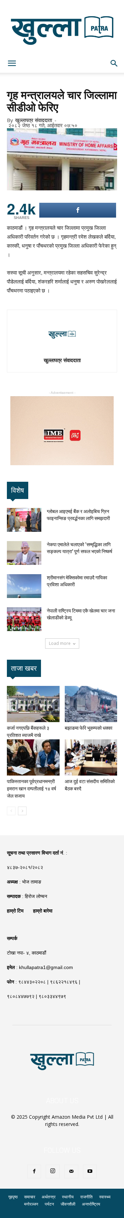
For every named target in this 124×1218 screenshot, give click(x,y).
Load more (60, 643)
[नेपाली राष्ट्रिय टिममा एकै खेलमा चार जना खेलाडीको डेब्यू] (24, 619)
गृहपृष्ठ (13, 1197)
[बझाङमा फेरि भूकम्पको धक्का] (91, 704)
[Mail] (71, 1171)
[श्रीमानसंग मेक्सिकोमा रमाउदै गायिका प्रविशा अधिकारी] (24, 586)
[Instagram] (53, 1171)
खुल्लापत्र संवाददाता (33, 120)
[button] (114, 63)
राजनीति (86, 1197)
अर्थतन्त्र (48, 1197)
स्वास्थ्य (105, 1197)
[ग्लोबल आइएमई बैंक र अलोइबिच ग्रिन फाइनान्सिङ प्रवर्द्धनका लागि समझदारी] (24, 520)
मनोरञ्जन (31, 1204)
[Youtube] (90, 1171)
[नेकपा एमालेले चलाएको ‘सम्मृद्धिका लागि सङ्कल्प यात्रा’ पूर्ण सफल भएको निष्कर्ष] (24, 553)
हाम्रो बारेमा (42, 911)
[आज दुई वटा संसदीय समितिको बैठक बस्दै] (91, 757)
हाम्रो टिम (15, 911)
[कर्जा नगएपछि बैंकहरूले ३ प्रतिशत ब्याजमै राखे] (33, 704)
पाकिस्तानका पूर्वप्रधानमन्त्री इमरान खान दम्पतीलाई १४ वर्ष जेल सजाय (31, 789)
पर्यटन (49, 1204)
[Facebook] (34, 1171)
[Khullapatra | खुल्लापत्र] (62, 27)
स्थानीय (68, 1197)
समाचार (29, 1197)
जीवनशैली (68, 1204)
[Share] (77, 210)
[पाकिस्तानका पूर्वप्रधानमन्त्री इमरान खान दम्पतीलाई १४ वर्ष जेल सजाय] (33, 757)
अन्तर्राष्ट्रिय (91, 1204)
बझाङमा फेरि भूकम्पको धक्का (88, 728)
